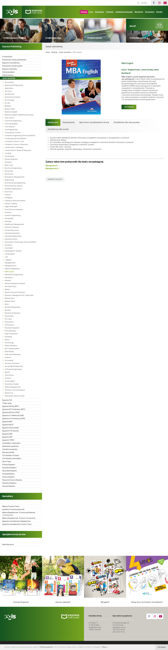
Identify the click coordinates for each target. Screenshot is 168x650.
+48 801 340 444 (95, 630)
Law (6, 257)
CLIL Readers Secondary (11, 458)
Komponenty (69, 122)
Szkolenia (109, 12)
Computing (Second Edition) (15, 138)
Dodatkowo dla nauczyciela (127, 122)
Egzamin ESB (7, 434)
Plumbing (8, 337)
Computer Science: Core (14, 141)
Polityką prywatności (46, 647)
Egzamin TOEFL (8, 440)
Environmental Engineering (15, 183)
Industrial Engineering (13, 236)
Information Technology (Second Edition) (20, 242)
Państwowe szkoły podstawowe (14, 60)
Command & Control (13, 132)
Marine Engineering (12, 269)
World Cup (9, 393)
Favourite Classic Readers (12, 480)
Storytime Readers (9, 468)
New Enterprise (8, 544)
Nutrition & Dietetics (12, 313)
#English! (105, 602)
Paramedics (9, 316)
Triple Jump (6, 403)
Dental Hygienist (11, 159)
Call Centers (9, 118)
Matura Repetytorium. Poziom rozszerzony (18, 518)
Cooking (8, 153)
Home (47, 52)
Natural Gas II (10, 301)
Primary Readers (8, 465)
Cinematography (11, 124)
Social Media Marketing (14, 366)
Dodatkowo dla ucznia (58, 129)
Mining (7, 289)
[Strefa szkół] (105, 31)
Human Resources (12, 230)
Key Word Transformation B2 (13, 509)
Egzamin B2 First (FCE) (11, 412)
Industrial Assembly (12, 233)
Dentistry (8, 162)
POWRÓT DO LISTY (55, 179)
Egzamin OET (7, 437)
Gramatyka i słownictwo (11, 443)
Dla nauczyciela (8, 452)
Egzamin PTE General (10, 431)
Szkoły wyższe (7, 75)
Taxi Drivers (9, 375)
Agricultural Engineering (14, 85)
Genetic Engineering (12, 215)
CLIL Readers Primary (10, 455)
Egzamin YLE (7, 400)
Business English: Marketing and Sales (19, 115)
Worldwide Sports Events (15, 396)
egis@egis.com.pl (95, 627)
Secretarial (9, 360)
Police (7, 340)
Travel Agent (10, 381)
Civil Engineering (11, 130)
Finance (8, 195)
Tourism (8, 378)
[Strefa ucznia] (63, 31)
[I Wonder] (63, 577)
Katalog (84, 12)
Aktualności (99, 12)
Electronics (9, 174)
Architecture (9, 94)
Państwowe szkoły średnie (12, 66)
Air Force (8, 91)
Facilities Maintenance (13, 189)
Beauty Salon (10, 109)
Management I (10, 263)
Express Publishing (11, 46)
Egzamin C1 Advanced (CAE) (13, 415)
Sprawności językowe (10, 446)
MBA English (9, 272)
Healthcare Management (14, 224)
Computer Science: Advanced (16, 144)
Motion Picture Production (15, 292)
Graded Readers (8, 474)
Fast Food (8, 192)
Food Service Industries (14, 209)
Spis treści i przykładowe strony (94, 122)
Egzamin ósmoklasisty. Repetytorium (16, 521)
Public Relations (11, 346)
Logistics (8, 260)
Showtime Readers (9, 483)
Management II (10, 266)
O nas (91, 12)
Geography (9, 218)
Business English (11, 112)
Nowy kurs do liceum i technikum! (147, 602)
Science (8, 357)
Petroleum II (9, 325)
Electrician (9, 171)
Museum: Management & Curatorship (19, 295)
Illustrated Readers (9, 471)
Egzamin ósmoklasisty (11, 63)
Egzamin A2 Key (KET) (10, 406)
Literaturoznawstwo (9, 449)
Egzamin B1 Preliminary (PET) (13, 409)
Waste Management (13, 387)
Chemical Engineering (13, 121)
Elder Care (9, 165)
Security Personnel (12, 363)
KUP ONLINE (129, 107)
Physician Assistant (12, 328)
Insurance (8, 245)
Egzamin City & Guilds (10, 428)
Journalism (9, 248)
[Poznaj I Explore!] (21, 577)
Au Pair (7, 103)
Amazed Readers (8, 486)
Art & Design (9, 100)
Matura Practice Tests (10, 506)
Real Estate (9, 351)
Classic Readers (8, 477)
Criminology (9, 156)
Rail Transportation (12, 348)
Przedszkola (7, 57)
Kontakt (159, 12)
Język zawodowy (8, 78)
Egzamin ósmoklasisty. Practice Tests (17, 524)
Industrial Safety (11, 239)
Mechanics (9, 277)
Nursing (8, 310)
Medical (8, 280)
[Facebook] (153, 3)
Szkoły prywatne (8, 72)
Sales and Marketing (12, 354)
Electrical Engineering (13, 168)
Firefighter (9, 198)
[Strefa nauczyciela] (21, 31)
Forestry (8, 212)
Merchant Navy (10, 286)
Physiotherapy (10, 331)
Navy (7, 304)
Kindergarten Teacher (13, 251)
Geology (8, 221)
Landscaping (10, 254)
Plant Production (11, 334)
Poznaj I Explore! (21, 602)
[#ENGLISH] (105, 577)
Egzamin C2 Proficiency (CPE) (13, 418)
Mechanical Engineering (14, 274)
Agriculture (9, 88)
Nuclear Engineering (12, 307)
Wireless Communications (15, 390)
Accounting (9, 82)
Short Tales (6, 461)
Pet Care (8, 319)
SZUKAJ (144, 3)
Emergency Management (14, 177)
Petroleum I (9, 322)
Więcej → (105, 647)
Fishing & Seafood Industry (15, 201)
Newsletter (139, 12)
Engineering (9, 180)
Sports (7, 372)
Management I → (52, 166)
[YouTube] (165, 3)
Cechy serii (53, 122)
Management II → (53, 168)
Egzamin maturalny (9, 69)
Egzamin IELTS (7, 425)
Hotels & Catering (12, 227)
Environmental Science (14, 186)
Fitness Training (11, 203)
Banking (8, 106)
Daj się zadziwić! (63, 602)
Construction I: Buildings (14, 147)
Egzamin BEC (7, 422)
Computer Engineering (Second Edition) (20, 135)
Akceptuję (162, 647)
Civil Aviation (10, 127)
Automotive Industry (13, 97)
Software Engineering (13, 369)
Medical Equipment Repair (15, 283)
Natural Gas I (10, 298)
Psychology (9, 343)
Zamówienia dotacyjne (124, 12)
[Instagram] (159, 3)
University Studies (12, 384)
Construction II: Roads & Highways (18, 150)
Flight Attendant (11, 206)
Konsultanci (149, 12)
